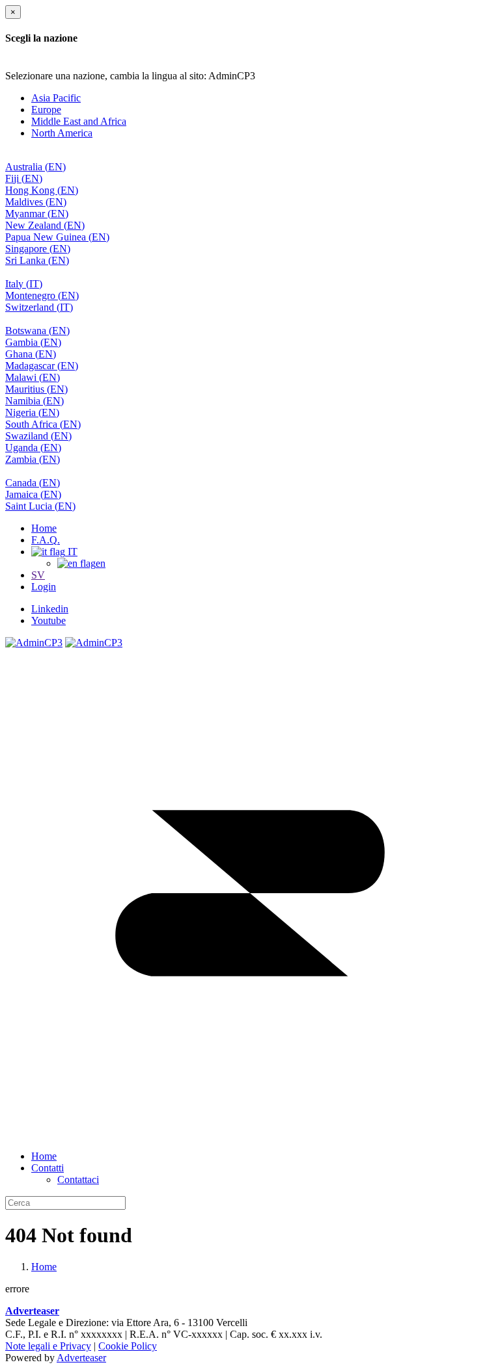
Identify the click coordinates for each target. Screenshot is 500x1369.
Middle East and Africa (78, 121)
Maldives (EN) (35, 201)
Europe (46, 109)
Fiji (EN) (23, 178)
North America (61, 132)
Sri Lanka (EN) (37, 260)
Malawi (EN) (32, 377)
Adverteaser (81, 1357)
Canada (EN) (32, 482)
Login (43, 586)
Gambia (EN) (33, 342)
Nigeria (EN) (32, 412)
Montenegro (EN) (42, 295)
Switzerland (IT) (39, 307)
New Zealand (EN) (45, 225)
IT (71, 551)
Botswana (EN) (37, 330)
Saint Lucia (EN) (40, 506)
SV (38, 574)
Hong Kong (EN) (41, 190)
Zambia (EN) (32, 459)
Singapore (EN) (37, 248)
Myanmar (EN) (36, 213)
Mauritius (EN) (36, 389)
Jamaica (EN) (33, 494)
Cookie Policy (127, 1345)
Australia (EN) (35, 166)
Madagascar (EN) (41, 365)
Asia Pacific (56, 97)
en (100, 563)
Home (44, 528)
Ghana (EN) (30, 353)
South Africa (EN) (43, 424)
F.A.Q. (45, 539)
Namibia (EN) (34, 400)
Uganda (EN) (33, 447)
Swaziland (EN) (38, 435)
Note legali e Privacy (48, 1345)
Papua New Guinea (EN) (57, 236)
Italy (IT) (23, 283)
